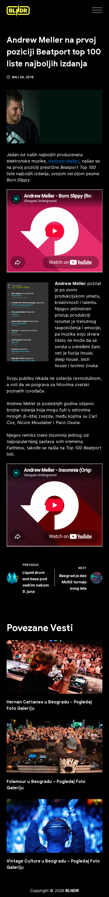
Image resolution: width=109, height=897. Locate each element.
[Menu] (97, 10)
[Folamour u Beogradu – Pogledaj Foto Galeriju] (55, 746)
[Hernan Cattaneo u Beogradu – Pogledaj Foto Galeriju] (55, 667)
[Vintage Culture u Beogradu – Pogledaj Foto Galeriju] (55, 826)
